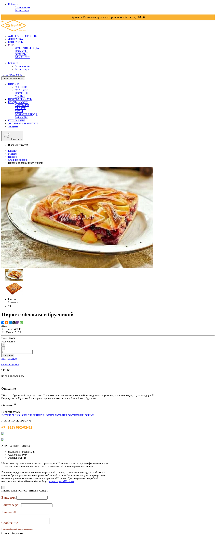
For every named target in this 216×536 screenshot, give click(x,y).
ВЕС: (4, 325)
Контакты (38, 414)
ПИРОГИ (13, 84)
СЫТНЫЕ (21, 87)
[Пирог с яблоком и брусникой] (77, 267)
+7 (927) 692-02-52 (11, 74)
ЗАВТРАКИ (22, 105)
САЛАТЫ (20, 108)
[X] (14, 322)
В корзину (8, 355)
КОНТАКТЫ (15, 42)
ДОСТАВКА (15, 39)
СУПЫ (19, 111)
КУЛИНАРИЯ (16, 120)
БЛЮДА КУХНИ (18, 102)
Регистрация (22, 10)
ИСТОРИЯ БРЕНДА (27, 48)
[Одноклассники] (6, 322)
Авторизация (22, 7)
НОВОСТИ (21, 51)
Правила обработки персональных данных (69, 414)
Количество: (8, 341)
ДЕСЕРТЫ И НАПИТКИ (23, 123)
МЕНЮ (12, 153)
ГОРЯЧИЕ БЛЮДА (26, 114)
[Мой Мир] (10, 322)
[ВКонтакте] (2, 322)
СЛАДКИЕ (21, 90)
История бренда (10, 414)
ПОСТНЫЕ (22, 93)
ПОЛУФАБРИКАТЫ (20, 99)
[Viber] (17, 322)
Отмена (5, 533)
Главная (12, 150)
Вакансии (26, 414)
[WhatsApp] (21, 322)
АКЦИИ (13, 126)
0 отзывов (13, 302)
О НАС (12, 45)
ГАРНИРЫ (21, 117)
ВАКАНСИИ (22, 57)
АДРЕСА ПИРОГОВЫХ (22, 36)
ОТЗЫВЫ (20, 54)
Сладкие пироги (17, 159)
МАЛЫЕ (20, 96)
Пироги (12, 156)
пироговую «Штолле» (61, 481)
